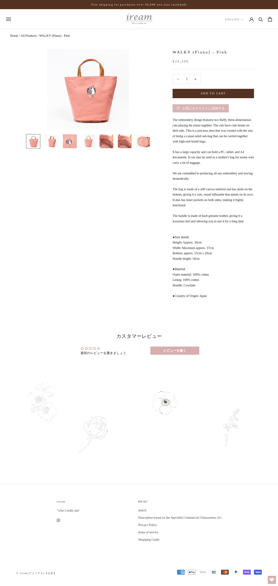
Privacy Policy (147, 525)
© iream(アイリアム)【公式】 (36, 573)
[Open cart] (270, 19)
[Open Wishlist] (272, 580)
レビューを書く (174, 350)
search (142, 510)
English (232, 19)
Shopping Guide (148, 539)
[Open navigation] (8, 19)
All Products (29, 35)
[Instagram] (58, 520)
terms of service (148, 532)
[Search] (261, 19)
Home (14, 35)
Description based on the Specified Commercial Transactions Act (179, 517)
